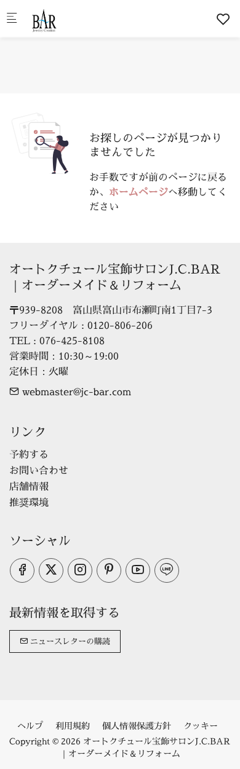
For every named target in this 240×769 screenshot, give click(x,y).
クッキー (200, 726)
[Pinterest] (109, 570)
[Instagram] (80, 570)
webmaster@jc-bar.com (75, 391)
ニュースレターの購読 (69, 641)
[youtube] (138, 570)
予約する (29, 454)
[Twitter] (51, 570)
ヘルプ (30, 726)
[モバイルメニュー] (11, 19)
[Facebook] (22, 570)
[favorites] (223, 19)
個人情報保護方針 (136, 726)
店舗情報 (29, 486)
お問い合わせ (38, 470)
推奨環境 (29, 502)
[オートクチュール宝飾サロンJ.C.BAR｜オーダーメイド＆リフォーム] (77, 18)
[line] (166, 570)
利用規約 (72, 726)
